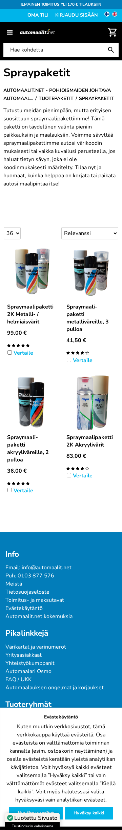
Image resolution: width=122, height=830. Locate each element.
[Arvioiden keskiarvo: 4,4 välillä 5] (77, 468)
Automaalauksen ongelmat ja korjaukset (54, 687)
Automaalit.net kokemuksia (39, 616)
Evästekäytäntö (24, 608)
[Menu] (9, 32)
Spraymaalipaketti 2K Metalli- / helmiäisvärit (30, 314)
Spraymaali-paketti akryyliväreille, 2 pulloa (28, 448)
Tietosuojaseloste (27, 592)
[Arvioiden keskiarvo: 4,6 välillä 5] (18, 345)
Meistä (13, 584)
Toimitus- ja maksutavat (34, 600)
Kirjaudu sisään (76, 15)
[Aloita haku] (112, 50)
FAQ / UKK (18, 679)
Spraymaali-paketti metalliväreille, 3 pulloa (87, 318)
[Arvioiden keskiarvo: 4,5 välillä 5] (77, 352)
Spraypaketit (36, 73)
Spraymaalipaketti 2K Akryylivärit (89, 441)
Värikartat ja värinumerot (35, 647)
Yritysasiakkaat (23, 655)
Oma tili (37, 15)
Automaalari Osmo (28, 671)
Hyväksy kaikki (89, 813)
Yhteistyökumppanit (30, 663)
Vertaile (23, 353)
